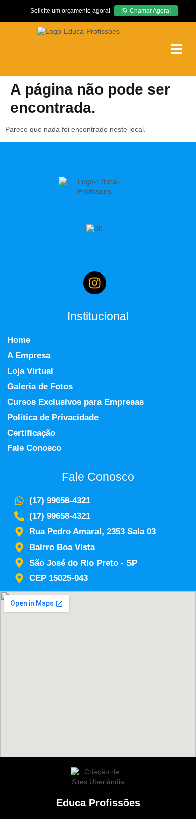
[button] (176, 48)
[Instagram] (94, 282)
